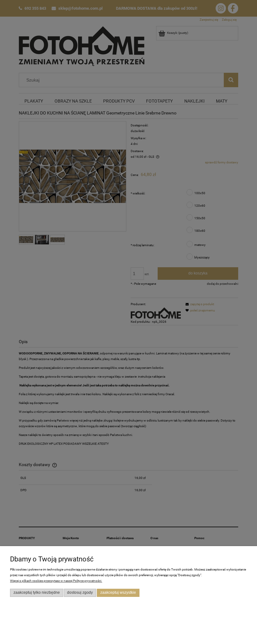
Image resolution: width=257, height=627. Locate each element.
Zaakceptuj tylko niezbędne (36, 592)
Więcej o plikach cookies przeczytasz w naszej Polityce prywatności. (56, 580)
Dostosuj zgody (80, 592)
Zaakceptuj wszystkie (118, 592)
